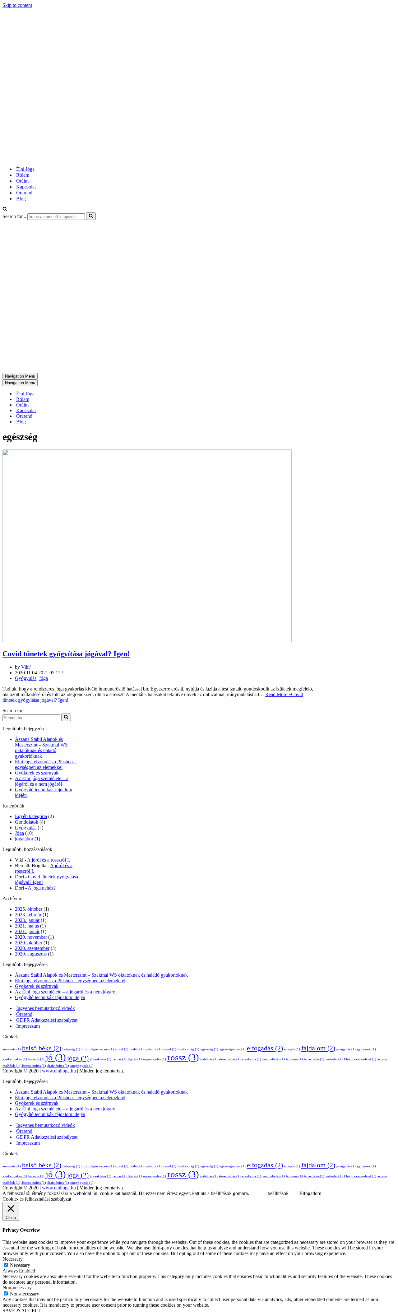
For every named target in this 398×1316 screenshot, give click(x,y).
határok (36, 1059)
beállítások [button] (278, 1193)
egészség (209, 1049)
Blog (21, 198)
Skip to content (17, 5)
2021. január (27, 931)
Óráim (22, 181)
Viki (25, 667)
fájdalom (318, 1048)
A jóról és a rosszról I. (48, 860)
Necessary (20, 1265)
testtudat (334, 1059)
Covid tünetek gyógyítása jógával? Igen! (66, 654)
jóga (78, 1058)
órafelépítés (58, 1065)
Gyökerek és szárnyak (36, 772)
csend (169, 1049)
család (137, 1049)
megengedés (154, 1059)
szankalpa (251, 1059)
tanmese (294, 1059)
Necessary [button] (12, 1259)
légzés (135, 1059)
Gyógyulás (25, 678)
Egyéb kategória (31, 816)
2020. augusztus (31, 953)
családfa (153, 1049)
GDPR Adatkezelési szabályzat (46, 1020)
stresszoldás (230, 1059)
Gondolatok (26, 822)
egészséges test (233, 1049)
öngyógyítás (81, 1065)
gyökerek (366, 1049)
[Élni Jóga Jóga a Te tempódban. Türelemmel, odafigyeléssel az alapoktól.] (81, 158)
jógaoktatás (100, 1059)
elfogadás (265, 1048)
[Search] (4, 209)
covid (121, 1049)
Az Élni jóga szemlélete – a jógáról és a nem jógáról (41, 781)
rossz (183, 1057)
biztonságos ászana (97, 1049)
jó (56, 1057)
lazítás (120, 1059)
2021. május (27, 925)
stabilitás (209, 1059)
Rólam (22, 175)
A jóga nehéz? (42, 888)
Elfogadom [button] (310, 1193)
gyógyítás (346, 1049)
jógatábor (24, 838)
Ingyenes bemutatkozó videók (45, 1008)
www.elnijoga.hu (59, 1070)
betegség (71, 1049)
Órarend (24, 192)
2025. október (28, 909)
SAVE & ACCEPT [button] (21, 1310)
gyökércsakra (14, 1059)
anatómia (11, 1049)
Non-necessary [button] (17, 1287)
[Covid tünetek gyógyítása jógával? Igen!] (147, 640)
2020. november (31, 937)
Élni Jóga (25, 169)
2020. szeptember (32, 948)
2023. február (28, 914)
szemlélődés (273, 1059)
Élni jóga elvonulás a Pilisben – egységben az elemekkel (45, 764)
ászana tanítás (33, 1065)
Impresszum (28, 1026)
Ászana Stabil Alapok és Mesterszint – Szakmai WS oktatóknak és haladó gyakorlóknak (41, 748)
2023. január (27, 920)
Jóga (43, 678)
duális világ (188, 1049)
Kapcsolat (26, 186)
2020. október (28, 942)
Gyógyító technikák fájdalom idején (50, 997)
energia (292, 1049)
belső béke (41, 1048)
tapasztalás (314, 1059)
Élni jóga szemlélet (360, 1059)
